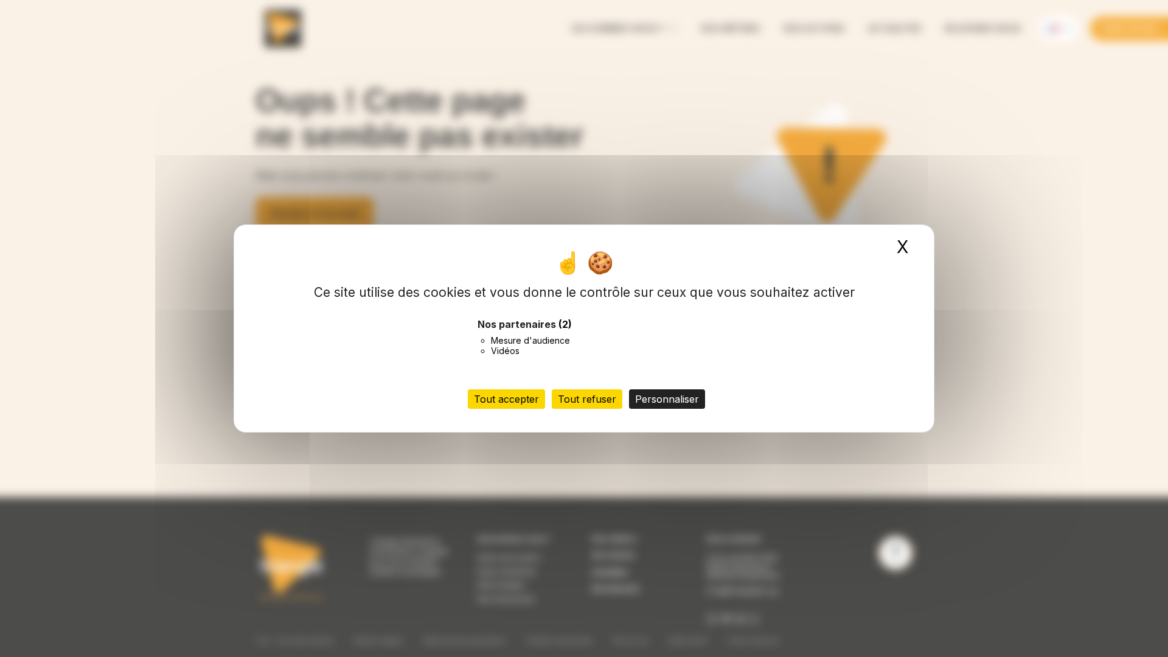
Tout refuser (587, 399)
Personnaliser (667, 399)
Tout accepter (506, 399)
